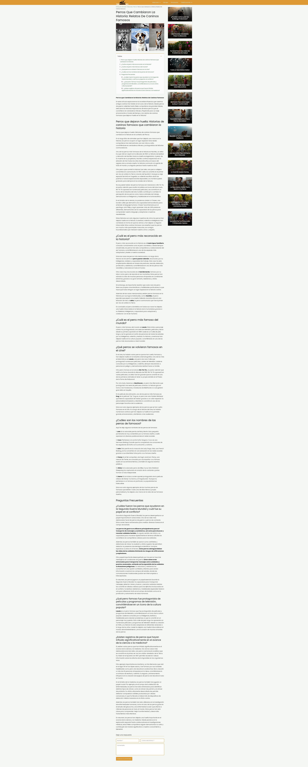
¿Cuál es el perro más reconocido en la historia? (136, 64)
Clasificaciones (185, 2)
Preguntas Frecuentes (128, 74)
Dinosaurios (174, 2)
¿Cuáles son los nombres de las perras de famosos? (137, 72)
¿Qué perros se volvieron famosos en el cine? (135, 69)
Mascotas (155, 2)
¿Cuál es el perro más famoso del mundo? (134, 67)
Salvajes (165, 2)
